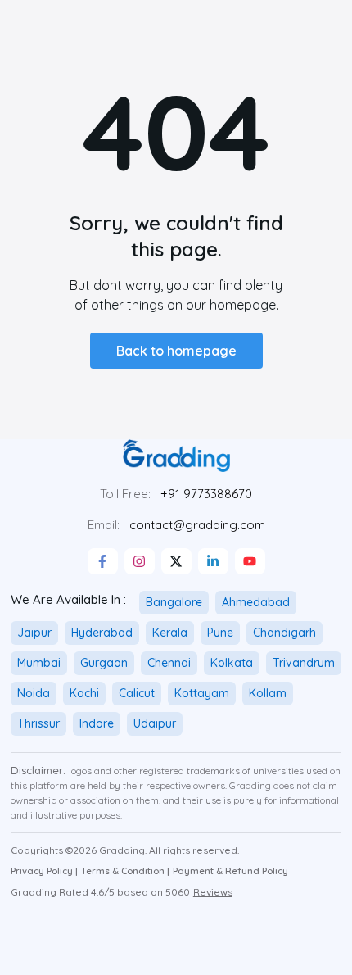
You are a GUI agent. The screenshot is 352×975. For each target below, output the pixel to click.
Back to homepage (176, 350)
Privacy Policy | (44, 871)
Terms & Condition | (125, 871)
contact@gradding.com (197, 525)
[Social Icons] (103, 561)
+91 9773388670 (206, 493)
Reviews (212, 892)
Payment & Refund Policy (230, 871)
